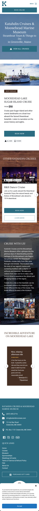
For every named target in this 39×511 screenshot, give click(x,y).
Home (4, 448)
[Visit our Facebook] (4, 437)
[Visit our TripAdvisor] (18, 437)
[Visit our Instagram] (12, 437)
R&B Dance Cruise (14, 187)
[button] (36, 486)
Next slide (36, 195)
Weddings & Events (9, 458)
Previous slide (2, 195)
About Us (5, 466)
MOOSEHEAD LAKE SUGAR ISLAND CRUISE (18, 100)
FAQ (3, 463)
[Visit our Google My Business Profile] (8, 437)
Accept (19, 506)
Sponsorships (7, 456)
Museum (5, 453)
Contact (5, 468)
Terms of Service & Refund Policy (14, 461)
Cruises (4, 451)
